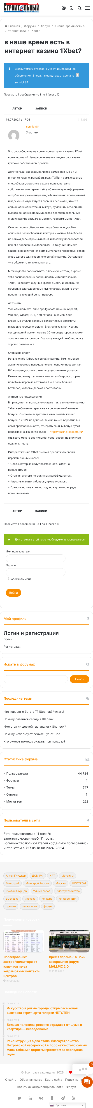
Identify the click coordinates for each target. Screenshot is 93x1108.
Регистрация (13, 646)
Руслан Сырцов (16, 891)
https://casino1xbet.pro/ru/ (66, 431)
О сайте (10, 1079)
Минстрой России (37, 883)
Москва (61, 883)
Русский (60, 1105)
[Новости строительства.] (21, 7)
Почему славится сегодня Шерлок (28, 719)
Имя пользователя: (18, 551)
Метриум (67, 875)
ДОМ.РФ (37, 875)
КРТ (52, 875)
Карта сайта (53, 1079)
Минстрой (12, 883)
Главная (13, 26)
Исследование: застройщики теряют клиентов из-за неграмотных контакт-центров (21, 966)
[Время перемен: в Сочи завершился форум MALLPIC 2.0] (69, 941)
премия (11, 906)
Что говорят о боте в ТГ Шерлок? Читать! (34, 711)
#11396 (82, 119)
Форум (45, 26)
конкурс (47, 898)
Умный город (41, 891)
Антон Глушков (16, 875)
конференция (67, 898)
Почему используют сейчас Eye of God (32, 734)
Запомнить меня (20, 579)
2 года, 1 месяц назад (47, 75)
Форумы (30, 26)
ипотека (30, 898)
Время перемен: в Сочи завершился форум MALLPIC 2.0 (67, 961)
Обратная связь (31, 1079)
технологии (29, 906)
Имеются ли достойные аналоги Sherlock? (35, 726)
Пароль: (11, 565)
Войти (13, 592)
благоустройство (68, 891)
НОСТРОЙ (79, 883)
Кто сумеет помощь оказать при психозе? (34, 741)
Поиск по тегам (76, 1079)
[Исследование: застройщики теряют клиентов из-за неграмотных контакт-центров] (23, 941)
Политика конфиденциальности (40, 1087)
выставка (12, 898)
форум (48, 906)
